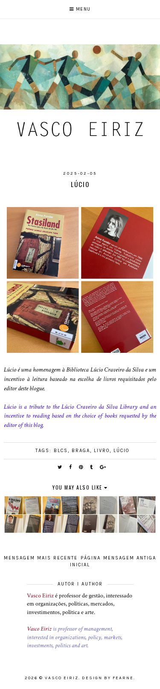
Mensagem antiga (129, 558)
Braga (81, 450)
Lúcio (121, 450)
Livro (102, 450)
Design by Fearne (108, 677)
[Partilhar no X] (60, 467)
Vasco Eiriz (40, 596)
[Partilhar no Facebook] (71, 467)
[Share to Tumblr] (91, 467)
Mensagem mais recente (41, 558)
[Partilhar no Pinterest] (81, 467)
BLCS (61, 450)
